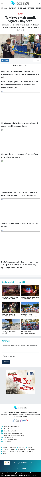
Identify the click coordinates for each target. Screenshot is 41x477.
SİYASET (31, 8)
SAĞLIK (13, 449)
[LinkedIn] (24, 420)
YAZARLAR (30, 451)
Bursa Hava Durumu (10, 429)
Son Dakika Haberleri (10, 439)
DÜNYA (5, 449)
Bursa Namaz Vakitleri (10, 431)
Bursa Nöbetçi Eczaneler (11, 426)
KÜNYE (5, 453)
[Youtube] (27, 420)
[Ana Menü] (2, 3)
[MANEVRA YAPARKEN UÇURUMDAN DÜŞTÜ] (11, 308)
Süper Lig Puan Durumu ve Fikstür (14, 435)
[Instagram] (20, 420)
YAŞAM (12, 451)
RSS (7, 463)
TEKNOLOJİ (21, 449)
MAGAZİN (20, 451)
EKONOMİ (22, 8)
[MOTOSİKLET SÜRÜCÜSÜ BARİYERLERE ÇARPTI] (11, 290)
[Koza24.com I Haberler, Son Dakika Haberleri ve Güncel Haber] (20, 2)
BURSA (3, 8)
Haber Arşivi (7, 441)
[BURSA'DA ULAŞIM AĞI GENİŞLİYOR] (11, 325)
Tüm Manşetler (8, 437)
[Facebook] (13, 420)
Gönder (6, 361)
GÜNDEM (12, 8)
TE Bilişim (25, 469)
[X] (17, 420)
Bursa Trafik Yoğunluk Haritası (13, 433)
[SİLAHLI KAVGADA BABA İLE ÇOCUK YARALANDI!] (30, 290)
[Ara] (39, 3)
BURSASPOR (31, 449)
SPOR (5, 451)
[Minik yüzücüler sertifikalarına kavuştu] (30, 308)
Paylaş (6, 60)
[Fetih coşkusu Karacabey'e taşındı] (30, 325)
